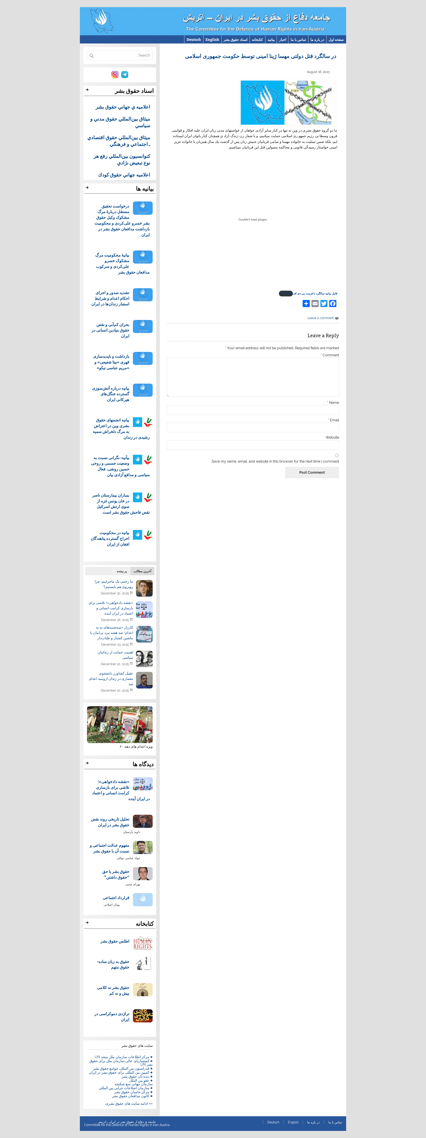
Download (286, 293)
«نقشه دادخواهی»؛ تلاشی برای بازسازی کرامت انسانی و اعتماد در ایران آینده (111, 608)
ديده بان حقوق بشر (135, 1076)
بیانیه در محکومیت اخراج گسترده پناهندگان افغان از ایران (110, 538)
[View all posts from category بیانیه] (88, 189)
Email (333, 420)
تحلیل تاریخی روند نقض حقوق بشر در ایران (110, 821)
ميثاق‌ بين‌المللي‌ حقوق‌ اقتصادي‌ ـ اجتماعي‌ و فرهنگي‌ (118, 140)
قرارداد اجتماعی (116, 897)
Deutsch (194, 39)
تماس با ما (298, 39)
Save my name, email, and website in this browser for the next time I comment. (275, 461)
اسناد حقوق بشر (235, 39)
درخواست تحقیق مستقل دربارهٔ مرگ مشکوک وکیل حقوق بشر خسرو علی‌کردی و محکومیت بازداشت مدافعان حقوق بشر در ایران (122, 220)
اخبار (282, 39)
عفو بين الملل (139, 1080)
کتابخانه (257, 39)
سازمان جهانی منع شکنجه (133, 1084)
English (212, 39)
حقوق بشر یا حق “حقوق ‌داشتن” (115, 874)
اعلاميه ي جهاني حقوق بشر (123, 106)
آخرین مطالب (142, 571)
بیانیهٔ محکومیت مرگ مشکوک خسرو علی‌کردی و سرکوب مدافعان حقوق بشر (122, 263)
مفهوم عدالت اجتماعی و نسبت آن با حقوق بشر (109, 848)
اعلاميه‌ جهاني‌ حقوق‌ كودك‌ (124, 174)
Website (332, 437)
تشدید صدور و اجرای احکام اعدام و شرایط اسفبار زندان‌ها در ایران (110, 298)
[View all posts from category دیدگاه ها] (88, 764)
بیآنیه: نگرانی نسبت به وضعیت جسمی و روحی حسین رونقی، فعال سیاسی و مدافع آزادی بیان (120, 466)
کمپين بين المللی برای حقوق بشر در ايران (119, 1072)
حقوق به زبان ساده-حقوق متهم (113, 964)
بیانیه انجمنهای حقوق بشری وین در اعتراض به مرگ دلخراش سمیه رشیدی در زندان (121, 428)
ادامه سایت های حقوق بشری (126, 1103)
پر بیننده (122, 571)
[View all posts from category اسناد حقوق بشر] (88, 91)
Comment (330, 355)
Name (333, 402)
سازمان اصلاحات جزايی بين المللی (124, 1088)
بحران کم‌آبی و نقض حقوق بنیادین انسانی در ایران (110, 330)
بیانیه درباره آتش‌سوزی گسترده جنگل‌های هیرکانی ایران (110, 393)
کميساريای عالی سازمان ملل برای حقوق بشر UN (121, 1063)
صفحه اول (336, 39)
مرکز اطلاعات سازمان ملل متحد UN (122, 1057)
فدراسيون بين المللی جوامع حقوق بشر (121, 1068)
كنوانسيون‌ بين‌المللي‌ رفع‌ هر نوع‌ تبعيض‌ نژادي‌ (122, 159)
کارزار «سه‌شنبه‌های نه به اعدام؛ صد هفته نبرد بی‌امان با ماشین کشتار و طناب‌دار (111, 632)
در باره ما (317, 39)
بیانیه (271, 39)
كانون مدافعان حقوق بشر (130, 1096)
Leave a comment (321, 318)
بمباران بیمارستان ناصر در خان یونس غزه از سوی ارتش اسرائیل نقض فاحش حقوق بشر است (121, 503)
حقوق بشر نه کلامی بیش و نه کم (113, 990)
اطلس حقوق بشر (115, 941)
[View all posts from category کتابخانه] (88, 924)
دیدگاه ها (143, 764)
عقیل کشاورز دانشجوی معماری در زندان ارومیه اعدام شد (111, 678)
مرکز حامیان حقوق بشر (131, 1092)
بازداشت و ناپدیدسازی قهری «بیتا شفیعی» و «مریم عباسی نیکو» (111, 361)
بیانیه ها (145, 188)
